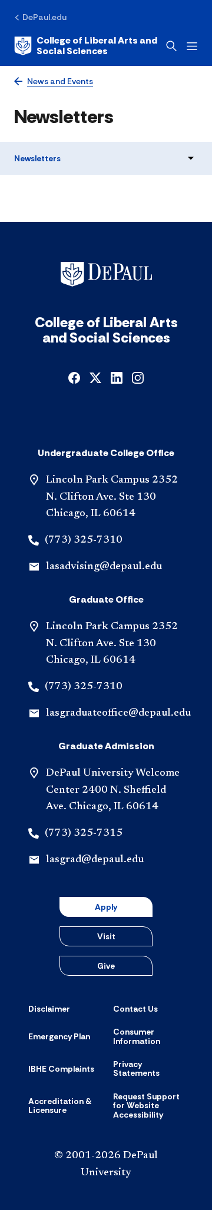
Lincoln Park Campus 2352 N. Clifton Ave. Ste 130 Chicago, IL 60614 (112, 497)
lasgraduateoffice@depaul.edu (118, 713)
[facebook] (74, 377)
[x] (95, 377)
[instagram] (138, 377)
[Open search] (171, 46)
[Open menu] (192, 46)
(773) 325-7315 (83, 833)
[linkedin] (116, 377)
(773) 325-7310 (83, 540)
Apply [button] (106, 907)
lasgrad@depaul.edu (95, 860)
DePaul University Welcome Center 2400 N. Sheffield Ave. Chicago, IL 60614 (113, 790)
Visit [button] (106, 936)
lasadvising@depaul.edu (104, 566)
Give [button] (106, 965)
